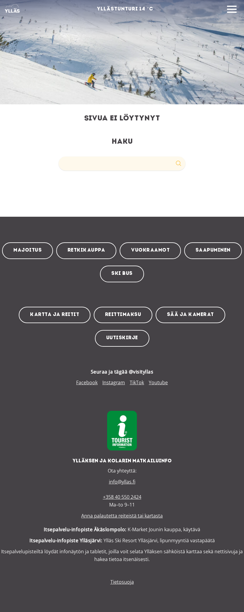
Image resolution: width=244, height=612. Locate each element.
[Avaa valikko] (232, 9)
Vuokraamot (150, 250)
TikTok (137, 382)
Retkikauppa (86, 250)
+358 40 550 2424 (122, 497)
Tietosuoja (122, 582)
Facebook (87, 382)
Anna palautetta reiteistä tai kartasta (122, 515)
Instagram (113, 382)
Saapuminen (213, 250)
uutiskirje (122, 338)
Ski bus (122, 273)
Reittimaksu (123, 314)
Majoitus (27, 250)
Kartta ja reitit (54, 314)
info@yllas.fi (122, 481)
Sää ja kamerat (190, 314)
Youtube (158, 382)
